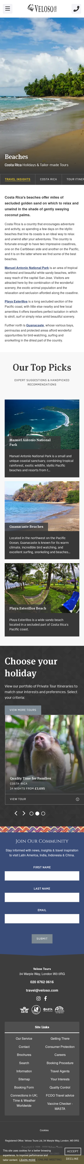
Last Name (42, 888)
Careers (60, 1054)
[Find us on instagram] (38, 999)
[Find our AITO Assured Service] (59, 1013)
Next (23, 813)
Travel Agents (60, 1071)
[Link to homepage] (42, 8)
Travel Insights (17, 179)
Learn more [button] (27, 1160)
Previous (17, 813)
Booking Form (24, 1087)
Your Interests (60, 1079)
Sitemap (24, 1079)
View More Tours (23, 710)
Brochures (24, 1054)
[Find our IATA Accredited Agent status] (24, 1013)
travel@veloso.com (42, 990)
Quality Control (60, 1087)
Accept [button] (73, 1151)
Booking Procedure (60, 1063)
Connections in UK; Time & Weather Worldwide (24, 1100)
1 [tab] (31, 813)
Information (24, 1071)
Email (42, 910)
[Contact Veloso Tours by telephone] (76, 8)
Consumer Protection (60, 1046)
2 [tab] (37, 813)
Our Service (24, 1038)
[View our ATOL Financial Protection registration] (36, 1013)
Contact (24, 1046)
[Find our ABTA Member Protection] (48, 1013)
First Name (42, 867)
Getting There (60, 1038)
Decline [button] (72, 1159)
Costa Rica (48, 179)
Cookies (44, 1130)
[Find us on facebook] (45, 999)
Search (24, 1063)
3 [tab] (43, 813)
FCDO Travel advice (60, 1095)
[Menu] (7, 8)
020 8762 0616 (42, 981)
